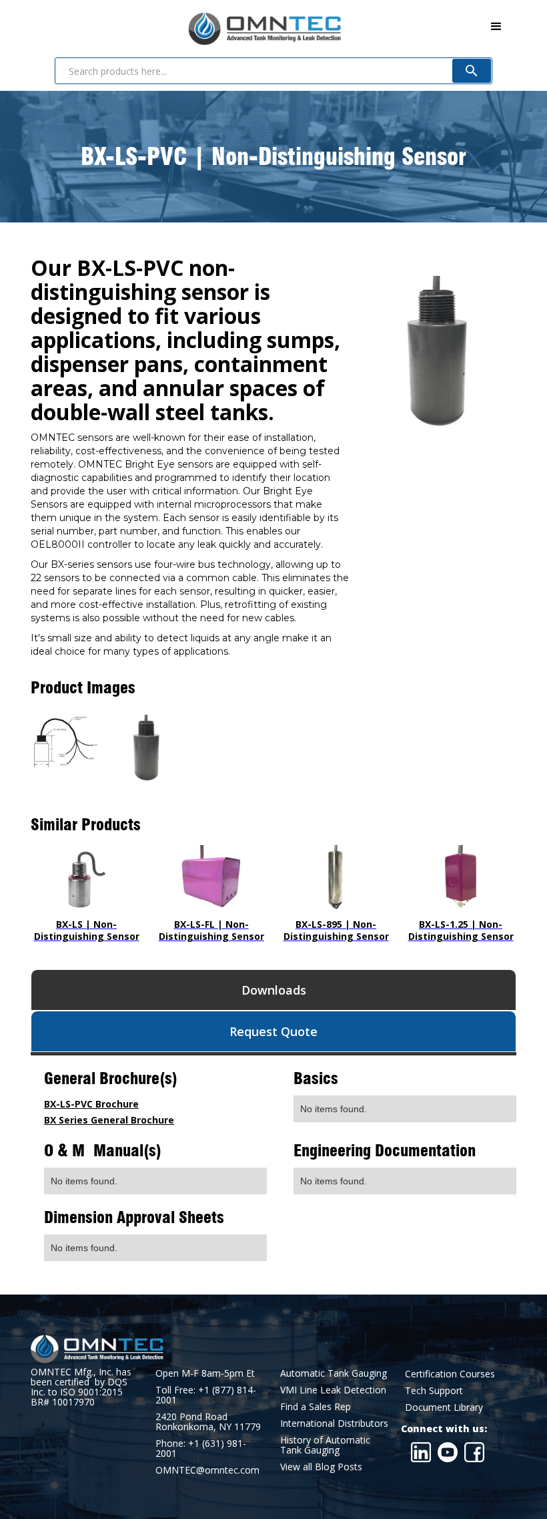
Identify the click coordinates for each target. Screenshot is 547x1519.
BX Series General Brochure (109, 1120)
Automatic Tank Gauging (333, 1373)
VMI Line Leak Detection (333, 1389)
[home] (186, 26)
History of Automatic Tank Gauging (325, 1444)
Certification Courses (450, 1373)
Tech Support (434, 1390)
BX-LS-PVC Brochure (91, 1104)
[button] (496, 27)
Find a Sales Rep (315, 1406)
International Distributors (334, 1423)
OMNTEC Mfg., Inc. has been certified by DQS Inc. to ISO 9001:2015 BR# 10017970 (81, 1386)
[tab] (273, 990)
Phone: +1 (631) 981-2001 (200, 1448)
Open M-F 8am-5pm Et (205, 1373)
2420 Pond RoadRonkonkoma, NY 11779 (208, 1421)
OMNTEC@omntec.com (207, 1470)
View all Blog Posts (321, 1466)
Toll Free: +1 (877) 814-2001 (205, 1394)
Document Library (444, 1407)
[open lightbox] (65, 742)
